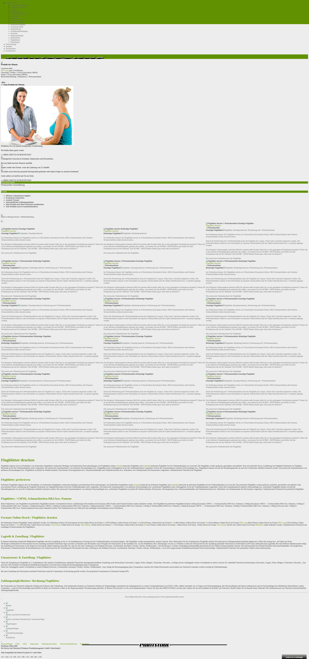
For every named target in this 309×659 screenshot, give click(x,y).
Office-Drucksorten (18, 7)
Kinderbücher (16, 29)
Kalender (14, 33)
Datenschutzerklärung (68, 644)
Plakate (13, 9)
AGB (17, 644)
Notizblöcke (15, 16)
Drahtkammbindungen (19, 31)
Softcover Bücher (17, 20)
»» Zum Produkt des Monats (13, 85)
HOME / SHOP (12, 3)
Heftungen (15, 18)
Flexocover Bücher (18, 25)
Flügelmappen (16, 12)
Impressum (34, 644)
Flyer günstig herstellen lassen (172, 597)
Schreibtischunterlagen (19, 14)
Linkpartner (84, 644)
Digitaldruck (15, 40)
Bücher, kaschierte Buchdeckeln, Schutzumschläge (25, 619)
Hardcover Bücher (18, 22)
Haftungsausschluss (49, 644)
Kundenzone (11, 51)
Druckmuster (11, 49)
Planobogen (15, 42)
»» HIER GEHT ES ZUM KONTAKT (16, 155)
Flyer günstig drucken (151, 597)
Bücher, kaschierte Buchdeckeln (18, 615)
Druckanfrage (11, 44)
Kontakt (9, 46)
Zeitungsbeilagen (12, 628)
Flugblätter (10, 610)
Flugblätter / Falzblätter (19, 5)
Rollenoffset (15, 38)
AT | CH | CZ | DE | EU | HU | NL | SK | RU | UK (21, 657)
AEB (25, 644)
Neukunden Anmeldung (13, 185)
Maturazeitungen (17, 36)
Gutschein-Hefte (17, 27)
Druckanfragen (6, 644)
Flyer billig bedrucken (133, 597)
